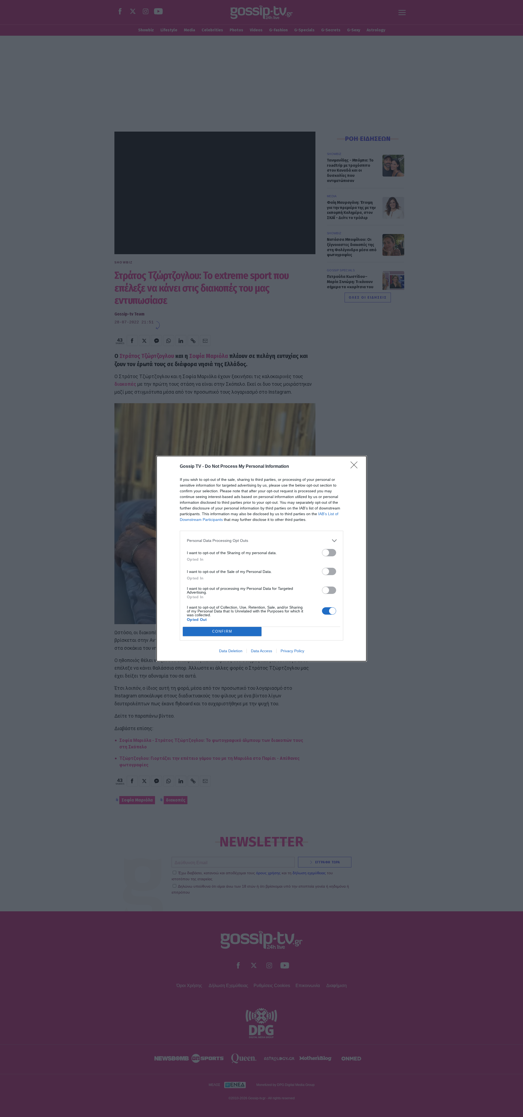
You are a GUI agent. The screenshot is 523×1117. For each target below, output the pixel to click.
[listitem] (261, 541)
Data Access (261, 651)
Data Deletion (230, 651)
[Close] (356, 467)
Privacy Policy (292, 651)
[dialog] (261, 558)
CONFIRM (222, 631)
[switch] (329, 552)
